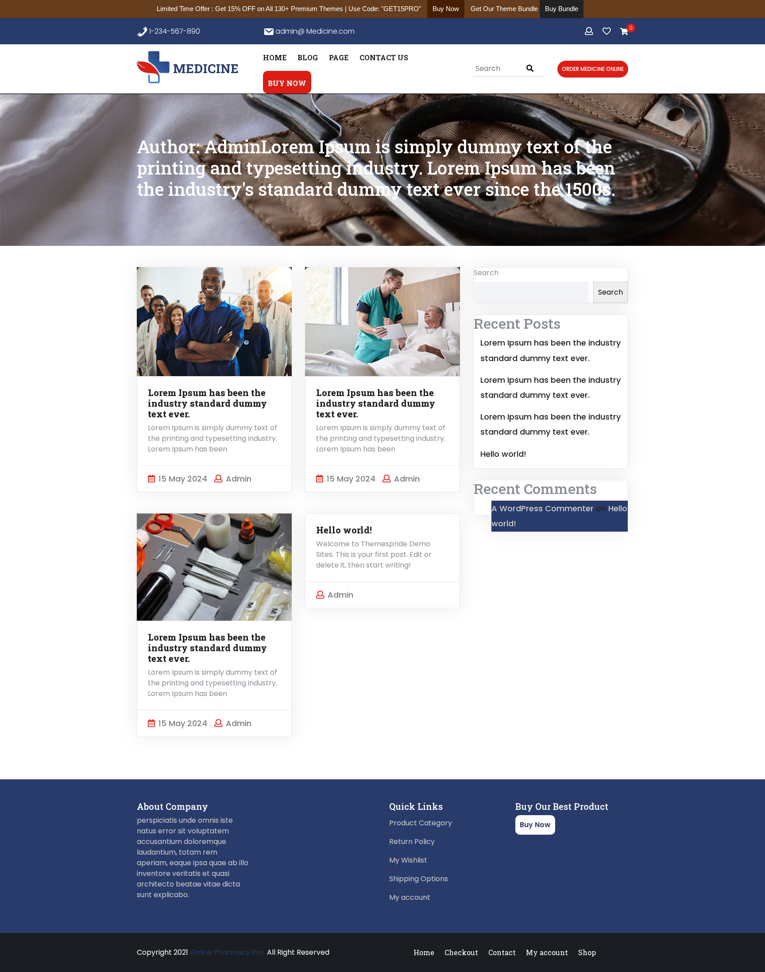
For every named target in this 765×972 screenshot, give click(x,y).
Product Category (420, 823)
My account (409, 897)
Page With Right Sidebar (370, 86)
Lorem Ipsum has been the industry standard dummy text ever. (207, 403)
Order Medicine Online (593, 69)
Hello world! (344, 530)
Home (274, 57)
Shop (587, 952)
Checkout (461, 952)
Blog (308, 57)
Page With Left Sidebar (382, 117)
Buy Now (287, 83)
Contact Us (383, 57)
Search (486, 273)
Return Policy (412, 841)
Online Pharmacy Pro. (227, 952)
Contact (502, 952)
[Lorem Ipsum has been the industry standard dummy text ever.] (214, 321)
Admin (238, 478)
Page (338, 57)
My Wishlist (408, 860)
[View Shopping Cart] (624, 32)
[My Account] (590, 31)
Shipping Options (418, 879)
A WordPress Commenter (542, 508)
